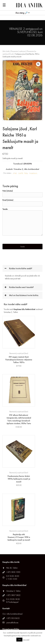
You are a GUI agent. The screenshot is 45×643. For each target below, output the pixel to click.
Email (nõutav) (7, 200)
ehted (15, 173)
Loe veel (26, 639)
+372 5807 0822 (13, 595)
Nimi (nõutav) (7, 190)
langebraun (33, 173)
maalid (20, 173)
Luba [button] (19, 640)
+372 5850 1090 (13, 572)
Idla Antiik (6, 51)
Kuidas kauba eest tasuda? (21, 287)
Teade (5, 209)
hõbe (26, 173)
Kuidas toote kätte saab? (20, 268)
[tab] (22, 268)
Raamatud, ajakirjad (18, 51)
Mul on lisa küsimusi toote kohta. (24, 295)
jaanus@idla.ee (12, 622)
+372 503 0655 (13, 618)
